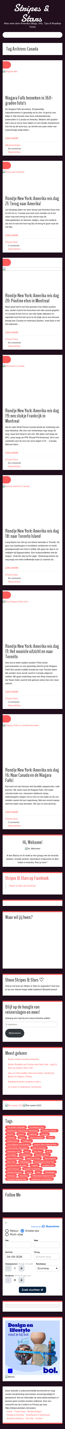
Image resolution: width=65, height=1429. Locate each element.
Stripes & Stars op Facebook (27, 878)
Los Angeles (26, 1155)
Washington (50, 1172)
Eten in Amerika (36, 1138)
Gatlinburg (26, 1141)
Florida (50, 1138)
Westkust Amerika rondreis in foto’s (24, 1082)
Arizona (10, 1134)
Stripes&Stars (14, 152)
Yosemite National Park (17, 1179)
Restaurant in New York (44, 1162)
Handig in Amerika (15, 1415)
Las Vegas (11, 1155)
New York (11, 1162)
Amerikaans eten (37, 1127)
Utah (38, 1172)
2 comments (13, 245)
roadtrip (34, 1165)
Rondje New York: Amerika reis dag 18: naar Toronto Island (32, 533)
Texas (29, 1172)
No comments (14, 148)
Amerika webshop (15, 1418)
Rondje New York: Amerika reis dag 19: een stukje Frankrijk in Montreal (32, 416)
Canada (44, 1134)
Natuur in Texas (33, 1158)
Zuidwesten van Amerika (41, 1179)
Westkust (11, 1176)
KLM (48, 1152)
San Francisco (13, 1169)
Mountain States (42, 1155)
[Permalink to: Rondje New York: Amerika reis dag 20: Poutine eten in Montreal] (32, 278)
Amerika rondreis (49, 1131)
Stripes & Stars (31, 13)
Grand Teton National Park (45, 1145)
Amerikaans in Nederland (38, 1415)
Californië (33, 1134)
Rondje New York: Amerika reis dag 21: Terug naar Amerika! (32, 201)
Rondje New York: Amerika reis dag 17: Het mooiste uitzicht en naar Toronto (32, 651)
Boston (21, 1134)
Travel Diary (12, 242)
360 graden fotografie (16, 1127)
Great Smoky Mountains (17, 1148)
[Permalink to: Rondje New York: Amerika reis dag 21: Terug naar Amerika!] (32, 181)
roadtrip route (48, 1165)
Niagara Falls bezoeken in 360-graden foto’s (29, 100)
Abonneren (15, 1033)
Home (9, 1411)
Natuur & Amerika (14, 1158)
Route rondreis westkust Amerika (23, 1059)
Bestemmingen (13, 145)
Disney (22, 1138)
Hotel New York (13, 1152)
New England (50, 1158)
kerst (27, 1152)
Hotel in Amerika (39, 1148)
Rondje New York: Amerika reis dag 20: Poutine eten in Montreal (32, 298)
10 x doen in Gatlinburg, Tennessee (24, 1087)
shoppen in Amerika (32, 1169)
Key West (38, 1152)
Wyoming (24, 1176)
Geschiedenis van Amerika (18, 1145)
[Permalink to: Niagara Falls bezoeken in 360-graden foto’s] (32, 81)
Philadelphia (25, 1162)
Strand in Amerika (14, 1172)
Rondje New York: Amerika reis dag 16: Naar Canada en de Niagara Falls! (32, 775)
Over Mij (29, 1418)
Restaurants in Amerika (17, 1165)
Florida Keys (12, 1141)
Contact (38, 1418)
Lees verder (11, 137)
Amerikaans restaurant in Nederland (22, 1131)
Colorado (11, 1138)
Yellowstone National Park (43, 1176)
